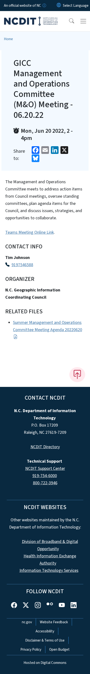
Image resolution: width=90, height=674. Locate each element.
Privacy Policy (30, 649)
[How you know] (44, 5)
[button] (68, 21)
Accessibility (45, 631)
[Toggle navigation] (83, 21)
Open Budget (59, 649)
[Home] (31, 16)
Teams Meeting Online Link (29, 232)
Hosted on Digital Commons (45, 662)
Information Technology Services (48, 570)
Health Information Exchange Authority (50, 559)
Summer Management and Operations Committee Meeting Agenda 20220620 (47, 326)
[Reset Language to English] (59, 5)
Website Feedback (54, 622)
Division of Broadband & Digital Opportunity (50, 545)
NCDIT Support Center (45, 469)
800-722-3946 (45, 483)
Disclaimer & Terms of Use (45, 640)
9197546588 (22, 265)
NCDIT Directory (45, 447)
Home (8, 39)
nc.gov (27, 622)
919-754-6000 (44, 476)
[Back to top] (77, 374)
